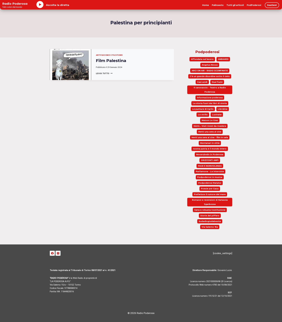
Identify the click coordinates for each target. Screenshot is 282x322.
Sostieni (272, 5)
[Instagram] (58, 253)
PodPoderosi (254, 5)
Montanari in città (209, 143)
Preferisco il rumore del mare (210, 194)
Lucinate (216, 114)
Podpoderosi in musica (209, 177)
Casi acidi (202, 82)
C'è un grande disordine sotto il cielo (210, 76)
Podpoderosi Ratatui (209, 183)
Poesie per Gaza (210, 188)
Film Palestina (111, 60)
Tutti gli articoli (235, 5)
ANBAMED (223, 59)
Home (205, 5)
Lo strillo (203, 114)
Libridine (222, 109)
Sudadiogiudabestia (210, 221)
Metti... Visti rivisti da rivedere (210, 126)
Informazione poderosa (210, 97)
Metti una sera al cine (209, 132)
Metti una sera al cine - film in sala (210, 137)
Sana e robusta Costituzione (209, 210)
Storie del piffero (209, 215)
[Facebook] (52, 253)
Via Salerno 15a (210, 227)
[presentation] (70, 64)
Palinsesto (218, 5)
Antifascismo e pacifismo (109, 55)
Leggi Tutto (104, 73)
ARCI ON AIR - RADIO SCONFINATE (210, 70)
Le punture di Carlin (202, 109)
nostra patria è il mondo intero (209, 149)
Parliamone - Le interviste (210, 171)
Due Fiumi (217, 82)
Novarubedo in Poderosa (209, 154)
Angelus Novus (210, 65)
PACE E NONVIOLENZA (210, 166)
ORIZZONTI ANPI (210, 160)
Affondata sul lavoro (202, 59)
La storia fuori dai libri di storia (210, 103)
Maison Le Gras (210, 120)
